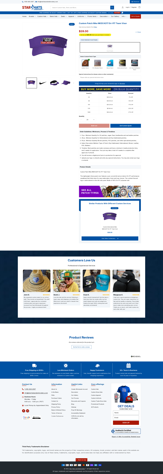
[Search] (112, 7)
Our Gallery (74, 395)
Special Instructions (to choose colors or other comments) (96, 74)
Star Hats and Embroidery (77, 469)
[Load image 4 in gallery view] (66, 83)
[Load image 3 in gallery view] (54, 83)
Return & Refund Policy (58, 410)
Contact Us (54, 401)
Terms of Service (56, 413)
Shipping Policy (56, 404)
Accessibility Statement (78, 413)
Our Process (75, 398)
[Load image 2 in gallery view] (43, 83)
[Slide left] (24, 83)
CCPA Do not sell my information (77, 417)
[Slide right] (74, 83)
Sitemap (73, 407)
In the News (55, 392)
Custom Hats (95, 389)
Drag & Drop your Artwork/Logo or (110, 83)
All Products (94, 407)
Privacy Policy (55, 407)
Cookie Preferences (57, 416)
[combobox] (82, 7)
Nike (95, 27)
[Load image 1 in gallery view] (31, 83)
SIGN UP (126, 423)
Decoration (74, 392)
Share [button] (139, 32)
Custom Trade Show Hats (98, 401)
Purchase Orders (56, 398)
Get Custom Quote (126, 125)
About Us (54, 389)
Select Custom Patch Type (88, 56)
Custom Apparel (96, 395)
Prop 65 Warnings (76, 410)
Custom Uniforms (96, 398)
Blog (72, 404)
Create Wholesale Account (79, 389)
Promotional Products (97, 404)
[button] (32, 16)
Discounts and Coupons (78, 401)
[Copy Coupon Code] (122, 13)
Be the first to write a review (81, 347)
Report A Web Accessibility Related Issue (126, 436)
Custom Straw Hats (96, 392)
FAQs (53, 395)
